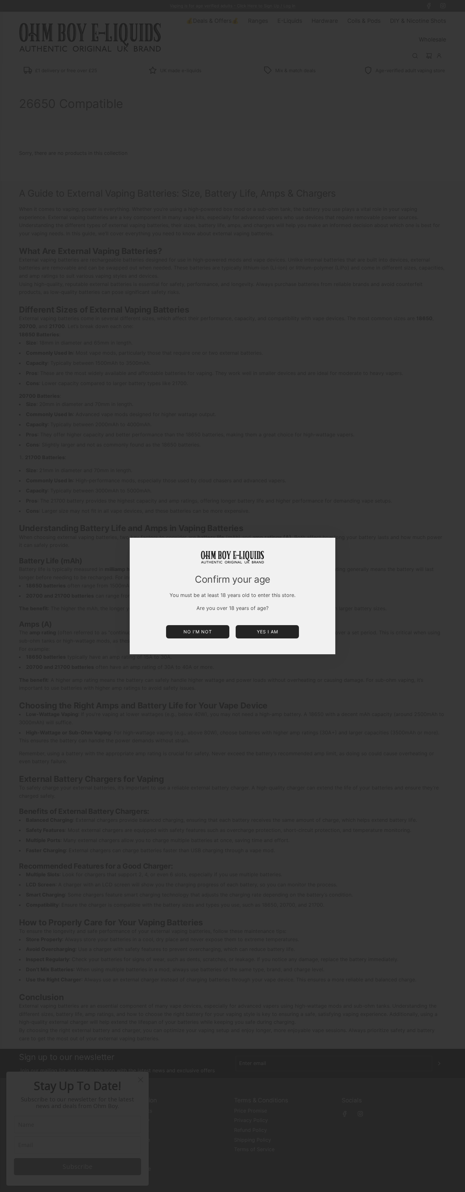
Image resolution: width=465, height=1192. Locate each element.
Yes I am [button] (267, 631)
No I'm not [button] (197, 631)
